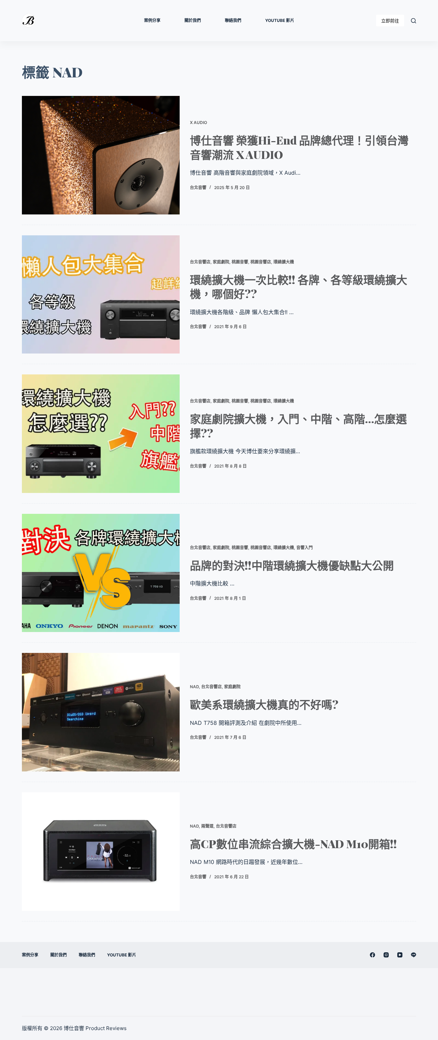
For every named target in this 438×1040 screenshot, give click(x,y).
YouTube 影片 (279, 20)
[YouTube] (399, 954)
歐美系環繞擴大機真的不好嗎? (264, 704)
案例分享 (152, 20)
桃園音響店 (260, 261)
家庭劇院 (221, 261)
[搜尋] (413, 20)
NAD (194, 686)
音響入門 (304, 547)
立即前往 (390, 20)
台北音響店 (200, 261)
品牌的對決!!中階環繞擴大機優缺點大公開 (292, 565)
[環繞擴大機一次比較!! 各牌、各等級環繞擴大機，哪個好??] (101, 294)
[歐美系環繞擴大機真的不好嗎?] (101, 712)
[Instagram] (386, 954)
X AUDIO (198, 122)
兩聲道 (207, 826)
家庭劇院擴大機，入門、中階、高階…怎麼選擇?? (298, 425)
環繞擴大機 (283, 261)
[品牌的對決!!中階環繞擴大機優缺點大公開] (101, 573)
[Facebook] (372, 954)
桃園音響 (240, 261)
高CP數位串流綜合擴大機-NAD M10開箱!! (293, 843)
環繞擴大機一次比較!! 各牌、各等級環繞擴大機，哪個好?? (298, 286)
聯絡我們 (233, 20)
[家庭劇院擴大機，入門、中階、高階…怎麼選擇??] (101, 433)
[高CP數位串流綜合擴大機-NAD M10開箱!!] (101, 851)
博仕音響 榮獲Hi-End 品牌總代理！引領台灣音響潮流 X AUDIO (299, 147)
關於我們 (192, 20)
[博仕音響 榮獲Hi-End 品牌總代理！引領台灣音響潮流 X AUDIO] (101, 155)
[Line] (413, 954)
